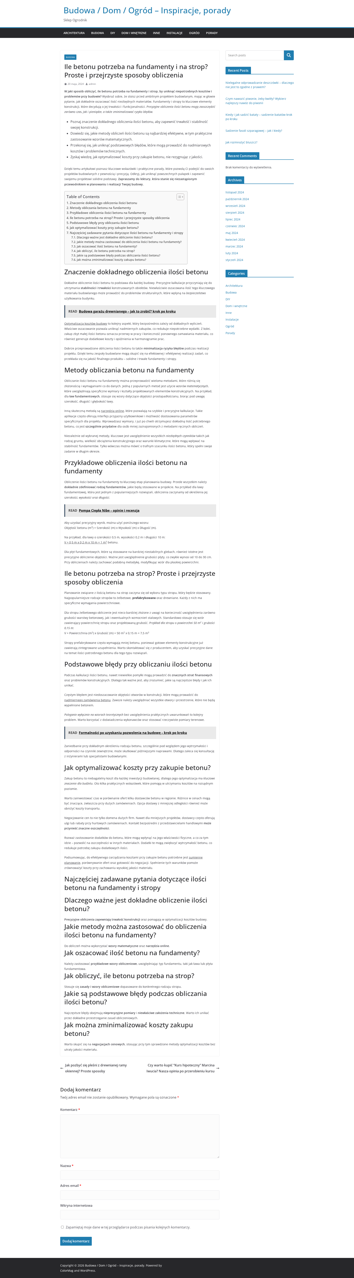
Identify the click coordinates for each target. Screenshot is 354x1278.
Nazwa (67, 1165)
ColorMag (66, 1270)
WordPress (87, 1270)
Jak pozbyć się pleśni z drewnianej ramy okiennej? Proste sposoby (96, 1068)
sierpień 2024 (235, 212)
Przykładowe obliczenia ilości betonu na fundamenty (108, 213)
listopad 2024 (235, 192)
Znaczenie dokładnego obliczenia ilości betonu (103, 203)
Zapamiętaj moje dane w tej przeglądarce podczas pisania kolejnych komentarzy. (128, 1227)
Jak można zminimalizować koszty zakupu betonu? (111, 260)
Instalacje (175, 33)
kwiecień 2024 (235, 240)
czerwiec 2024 (235, 226)
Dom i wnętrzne (133, 33)
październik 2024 (237, 199)
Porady (212, 33)
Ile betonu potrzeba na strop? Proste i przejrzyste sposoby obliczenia (120, 218)
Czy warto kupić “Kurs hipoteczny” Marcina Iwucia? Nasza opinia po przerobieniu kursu (180, 1068)
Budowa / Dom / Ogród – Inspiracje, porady (147, 10)
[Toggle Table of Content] (178, 196)
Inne (156, 33)
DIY (112, 33)
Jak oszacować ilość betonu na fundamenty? (107, 246)
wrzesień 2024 (235, 206)
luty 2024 (232, 253)
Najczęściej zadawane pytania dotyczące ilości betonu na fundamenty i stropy (126, 233)
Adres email (70, 1185)
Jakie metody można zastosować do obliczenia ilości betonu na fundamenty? (129, 242)
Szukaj (289, 55)
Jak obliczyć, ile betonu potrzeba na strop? (106, 251)
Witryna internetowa (76, 1205)
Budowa (97, 33)
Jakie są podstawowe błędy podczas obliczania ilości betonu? (118, 255)
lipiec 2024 (233, 219)
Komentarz (70, 1109)
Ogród (194, 33)
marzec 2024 (234, 246)
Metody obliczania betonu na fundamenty (100, 208)
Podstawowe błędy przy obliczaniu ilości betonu (104, 223)
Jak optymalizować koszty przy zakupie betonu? (104, 228)
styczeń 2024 (234, 260)
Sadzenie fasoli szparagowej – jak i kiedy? (254, 131)
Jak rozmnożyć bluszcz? (241, 142)
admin (92, 84)
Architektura (74, 33)
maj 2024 (232, 233)
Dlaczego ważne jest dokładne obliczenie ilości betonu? (115, 237)
